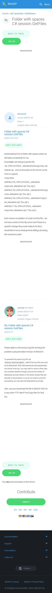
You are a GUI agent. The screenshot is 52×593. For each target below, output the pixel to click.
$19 (15, 510)
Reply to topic (16, 33)
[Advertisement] (26, 78)
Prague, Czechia (31, 319)
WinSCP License (12, 581)
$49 (25, 510)
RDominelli (21, 114)
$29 (20, 510)
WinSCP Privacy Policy (33, 581)
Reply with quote (14, 145)
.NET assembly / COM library (22, 13)
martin (20, 308)
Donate (26, 502)
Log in (11, 41)
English (26, 568)
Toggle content (26, 536)
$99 (30, 510)
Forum (5, 13)
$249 (36, 510)
